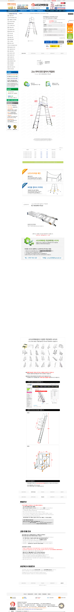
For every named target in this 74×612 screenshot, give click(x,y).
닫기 (68, 22)
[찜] (61, 46)
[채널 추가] (58, 46)
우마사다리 (24, 13)
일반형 (28, 13)
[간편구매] (53, 46)
